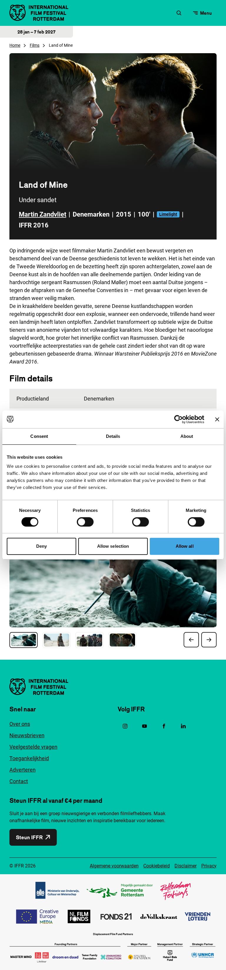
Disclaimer (186, 866)
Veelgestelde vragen (33, 747)
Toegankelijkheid (29, 758)
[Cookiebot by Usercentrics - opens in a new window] (178, 419)
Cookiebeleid (156, 866)
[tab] (23, 640)
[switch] (85, 522)
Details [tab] (113, 436)
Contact (18, 781)
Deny (41, 546)
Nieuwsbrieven (26, 735)
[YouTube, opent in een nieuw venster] (144, 726)
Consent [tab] (39, 436)
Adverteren (22, 770)
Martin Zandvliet (42, 214)
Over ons (19, 724)
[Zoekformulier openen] (179, 13)
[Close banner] (217, 419)
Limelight (168, 214)
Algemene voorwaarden (114, 866)
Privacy (209, 866)
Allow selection (113, 546)
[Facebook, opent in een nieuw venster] (164, 726)
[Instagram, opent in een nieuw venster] (125, 726)
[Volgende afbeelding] (209, 639)
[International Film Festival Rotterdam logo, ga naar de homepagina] (38, 13)
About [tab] (186, 436)
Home (14, 45)
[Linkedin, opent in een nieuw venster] (183, 726)
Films (34, 45)
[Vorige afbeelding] (191, 639)
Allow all (185, 546)
